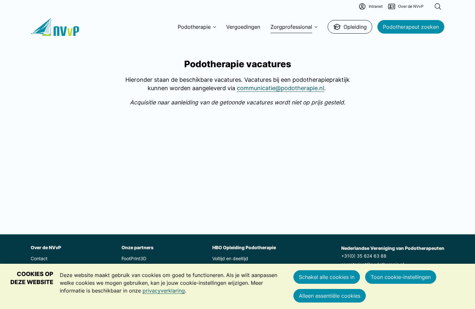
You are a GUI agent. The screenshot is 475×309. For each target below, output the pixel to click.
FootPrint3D (133, 258)
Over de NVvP (46, 247)
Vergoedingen (243, 27)
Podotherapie (194, 27)
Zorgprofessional (291, 27)
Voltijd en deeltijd (230, 258)
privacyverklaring (163, 290)
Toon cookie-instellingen (401, 277)
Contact (39, 258)
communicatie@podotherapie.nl (280, 88)
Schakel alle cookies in (326, 277)
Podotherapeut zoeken (411, 27)
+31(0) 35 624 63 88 (363, 256)
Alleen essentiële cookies (329, 296)
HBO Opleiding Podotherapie (244, 247)
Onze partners (137, 247)
